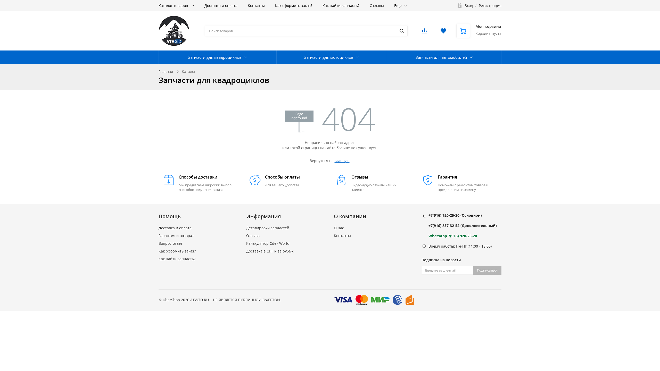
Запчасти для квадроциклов (215, 57)
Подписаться (487, 270)
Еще (398, 5)
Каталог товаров (174, 5)
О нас (339, 227)
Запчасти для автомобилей (441, 57)
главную (342, 160)
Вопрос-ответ (171, 243)
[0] (424, 32)
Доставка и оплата (220, 5)
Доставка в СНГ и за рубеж (269, 251)
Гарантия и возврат (176, 235)
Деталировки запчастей (267, 227)
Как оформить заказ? (293, 5)
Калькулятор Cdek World (268, 243)
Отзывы (377, 5)
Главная (166, 71)
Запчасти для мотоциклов (328, 57)
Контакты (256, 5)
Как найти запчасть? (341, 5)
